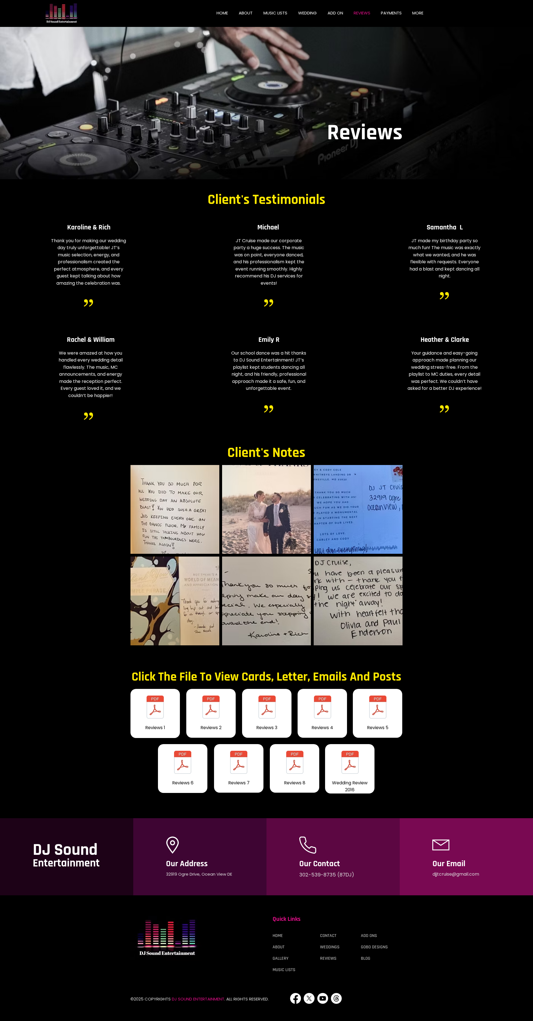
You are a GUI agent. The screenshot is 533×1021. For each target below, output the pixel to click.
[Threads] (336, 998)
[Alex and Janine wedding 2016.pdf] (350, 763)
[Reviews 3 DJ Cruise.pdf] (267, 708)
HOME (278, 936)
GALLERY (280, 958)
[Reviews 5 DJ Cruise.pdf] (378, 708)
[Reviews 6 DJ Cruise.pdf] (183, 763)
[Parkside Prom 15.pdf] (295, 763)
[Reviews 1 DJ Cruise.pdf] (155, 708)
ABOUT (279, 947)
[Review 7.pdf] (239, 763)
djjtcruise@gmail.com (456, 874)
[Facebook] (295, 998)
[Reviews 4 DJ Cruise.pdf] (322, 708)
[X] (309, 998)
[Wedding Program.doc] (211, 708)
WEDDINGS (330, 947)
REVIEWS (328, 958)
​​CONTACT (328, 936)
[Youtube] (322, 998)
